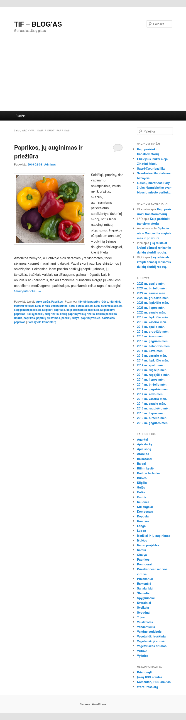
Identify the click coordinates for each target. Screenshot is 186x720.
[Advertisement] (93, 76)
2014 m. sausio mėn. (151, 403)
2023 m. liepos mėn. (151, 307)
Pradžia (20, 115)
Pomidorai (144, 564)
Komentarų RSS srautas (154, 682)
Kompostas (145, 511)
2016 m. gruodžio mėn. (153, 331)
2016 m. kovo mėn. (150, 336)
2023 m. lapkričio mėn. (153, 302)
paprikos (29, 318)
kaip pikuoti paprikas (27, 310)
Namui (141, 550)
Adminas (50, 164)
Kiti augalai (145, 506)
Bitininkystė (145, 468)
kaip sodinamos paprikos (82, 310)
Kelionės (143, 502)
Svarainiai (144, 602)
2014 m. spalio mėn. (151, 365)
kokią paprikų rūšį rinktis (43, 314)
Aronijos (143, 454)
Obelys (142, 554)
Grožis (141, 497)
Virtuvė (142, 651)
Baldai (141, 463)
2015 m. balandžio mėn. (154, 346)
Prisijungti (144, 672)
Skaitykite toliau (28, 291)
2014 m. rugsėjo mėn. (152, 370)
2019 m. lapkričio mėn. (153, 317)
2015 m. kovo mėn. (150, 351)
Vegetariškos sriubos (151, 646)
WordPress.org (147, 687)
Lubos (141, 530)
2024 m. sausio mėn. (151, 293)
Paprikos (57, 301)
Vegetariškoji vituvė (150, 641)
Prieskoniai (145, 579)
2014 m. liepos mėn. (151, 379)
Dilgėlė (142, 482)
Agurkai (142, 439)
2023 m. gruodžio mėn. (153, 298)
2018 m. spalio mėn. (151, 326)
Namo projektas (148, 545)
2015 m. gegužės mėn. (153, 341)
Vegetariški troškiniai (151, 636)
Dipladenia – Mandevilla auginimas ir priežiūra (154, 233)
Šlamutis (143, 593)
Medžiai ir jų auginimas (153, 535)
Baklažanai (144, 459)
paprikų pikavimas (48, 318)
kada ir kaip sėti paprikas (51, 306)
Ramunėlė (144, 583)
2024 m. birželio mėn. (152, 288)
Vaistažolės (145, 622)
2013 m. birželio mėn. (152, 418)
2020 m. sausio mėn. (151, 312)
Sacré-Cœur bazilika (151, 168)
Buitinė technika (148, 473)
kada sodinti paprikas (108, 306)
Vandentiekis (146, 627)
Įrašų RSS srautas (149, 677)
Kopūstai (143, 516)
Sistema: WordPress (93, 704)
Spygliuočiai (146, 598)
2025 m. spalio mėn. (151, 283)
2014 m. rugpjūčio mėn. (153, 374)
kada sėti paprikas (81, 306)
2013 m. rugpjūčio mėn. (153, 408)
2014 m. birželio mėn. (152, 384)
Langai (142, 526)
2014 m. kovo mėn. (150, 394)
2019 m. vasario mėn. (152, 322)
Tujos (141, 617)
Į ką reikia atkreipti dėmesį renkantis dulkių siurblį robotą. (154, 247)
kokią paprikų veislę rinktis (77, 314)
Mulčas (142, 540)
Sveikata (143, 607)
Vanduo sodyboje (149, 631)
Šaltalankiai (145, 588)
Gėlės (141, 487)
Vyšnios (142, 655)
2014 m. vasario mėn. (152, 398)
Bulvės (142, 478)
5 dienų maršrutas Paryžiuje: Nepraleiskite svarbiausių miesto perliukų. (154, 187)
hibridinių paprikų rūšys (93, 301)
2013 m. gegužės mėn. (153, 423)
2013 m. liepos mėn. (151, 413)
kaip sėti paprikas (53, 310)
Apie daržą (43, 301)
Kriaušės (143, 521)
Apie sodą (144, 449)
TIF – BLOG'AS (38, 24)
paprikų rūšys (70, 318)
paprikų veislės (90, 318)
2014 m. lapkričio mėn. (153, 360)
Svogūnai (143, 612)
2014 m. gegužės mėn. (153, 389)
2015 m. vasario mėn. (152, 355)
